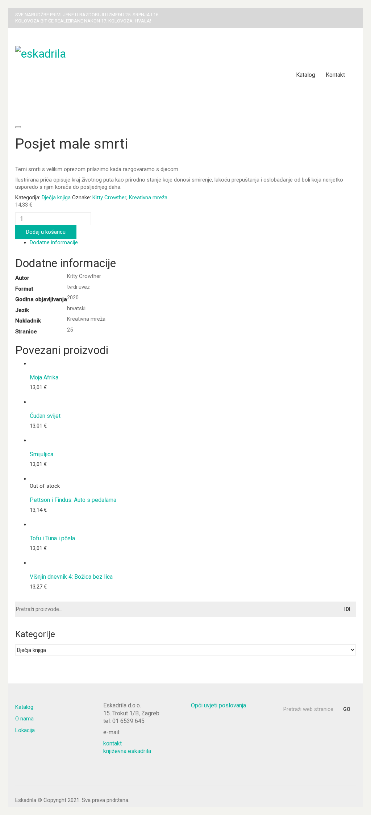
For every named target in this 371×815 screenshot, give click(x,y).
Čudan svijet (45, 416)
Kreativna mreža (148, 197)
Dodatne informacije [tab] (54, 242)
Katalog (24, 707)
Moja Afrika (44, 377)
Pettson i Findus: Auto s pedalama (73, 500)
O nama (24, 718)
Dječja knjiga (56, 197)
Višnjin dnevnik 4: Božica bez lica (71, 577)
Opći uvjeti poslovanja (218, 705)
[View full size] (18, 127)
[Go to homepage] (105, 75)
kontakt (112, 743)
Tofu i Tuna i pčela (52, 538)
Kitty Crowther (109, 197)
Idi (347, 609)
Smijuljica (41, 454)
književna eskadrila (127, 751)
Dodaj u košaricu (46, 232)
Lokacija (25, 730)
